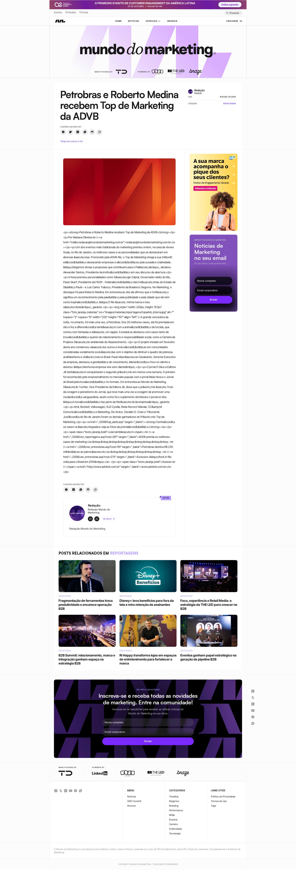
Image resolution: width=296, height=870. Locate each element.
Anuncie (131, 805)
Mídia (172, 814)
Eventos (58, 12)
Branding (174, 805)
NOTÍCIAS (133, 21)
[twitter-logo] (61, 791)
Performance (176, 810)
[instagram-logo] (56, 791)
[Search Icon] (233, 13)
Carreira (173, 824)
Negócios (174, 801)
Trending (173, 796)
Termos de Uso (219, 801)
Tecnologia (175, 833)
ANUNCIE (172, 21)
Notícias (131, 796)
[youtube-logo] (70, 791)
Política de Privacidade (223, 796)
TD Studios (70, 12)
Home (118, 21)
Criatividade (175, 828)
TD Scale (83, 12)
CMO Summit (134, 801)
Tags (213, 805)
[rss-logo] (75, 791)
